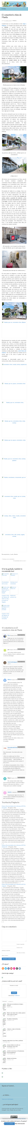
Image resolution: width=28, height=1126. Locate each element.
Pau (9, 635)
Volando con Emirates (12, 1058)
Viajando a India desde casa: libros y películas (13, 1040)
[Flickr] (14, 968)
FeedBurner (17, 995)
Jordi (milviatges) (12, 662)
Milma (9, 679)
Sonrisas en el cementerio (8, 559)
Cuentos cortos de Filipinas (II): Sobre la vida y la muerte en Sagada (5, 599)
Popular (4, 1001)
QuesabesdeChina (13, 747)
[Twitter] (6, 968)
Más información (20, 1123)
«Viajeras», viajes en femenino (13, 1029)
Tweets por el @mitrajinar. (7, 1099)
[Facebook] (8, 968)
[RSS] (3, 968)
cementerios (6, 554)
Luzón (12, 554)
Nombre (20, 944)
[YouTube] (11, 968)
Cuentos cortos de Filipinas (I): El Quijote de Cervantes (5, 616)
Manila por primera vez (13, 596)
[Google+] (17, 968)
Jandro (9, 792)
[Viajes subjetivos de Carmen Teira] (14, 6)
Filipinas (14, 20)
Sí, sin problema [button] (9, 1123)
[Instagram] (20, 968)
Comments (10, 1001)
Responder (20, 649)
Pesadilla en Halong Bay (12, 1018)
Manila (16, 554)
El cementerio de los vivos (20, 560)
